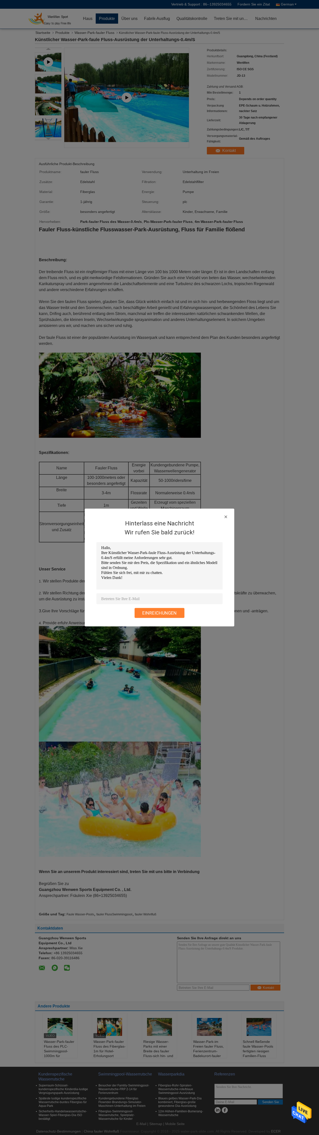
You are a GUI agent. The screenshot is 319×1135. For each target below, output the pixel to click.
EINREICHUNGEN (159, 613)
